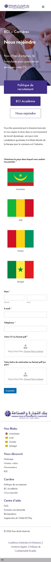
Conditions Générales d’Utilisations (24, 542)
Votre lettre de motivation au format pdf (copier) (25, 363)
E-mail (8, 308)
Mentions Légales (19, 546)
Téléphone (10, 322)
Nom (28, 302)
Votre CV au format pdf (16, 336)
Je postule (10, 390)
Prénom (6, 302)
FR (2, 559)
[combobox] (2, 560)
